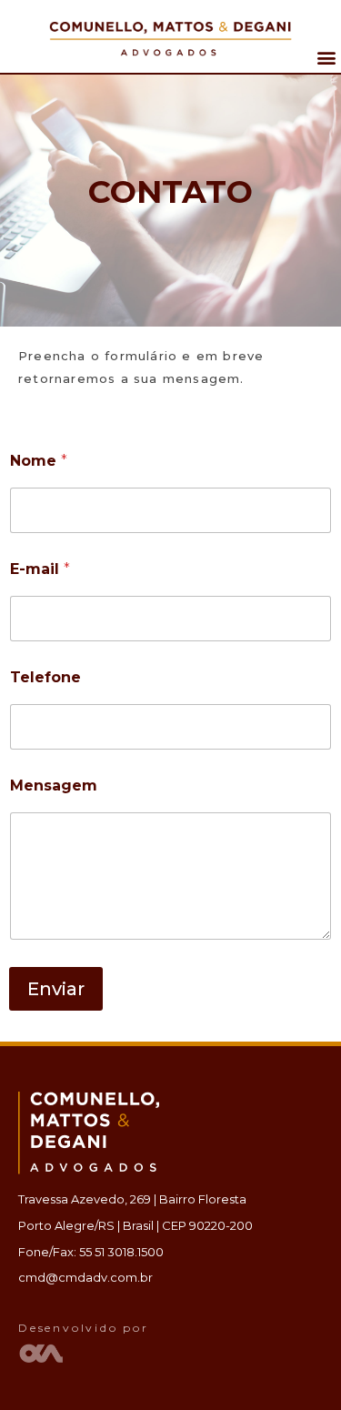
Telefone (45, 677)
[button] (326, 57)
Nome (38, 460)
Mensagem (53, 785)
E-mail (40, 569)
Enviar (56, 989)
